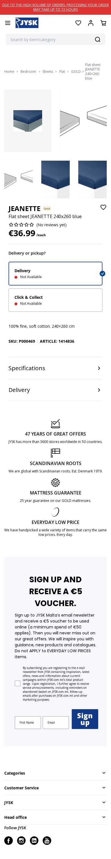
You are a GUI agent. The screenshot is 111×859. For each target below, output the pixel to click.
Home (9, 71)
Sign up (85, 719)
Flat (62, 71)
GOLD (76, 71)
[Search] (97, 39)
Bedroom (28, 71)
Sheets (47, 71)
